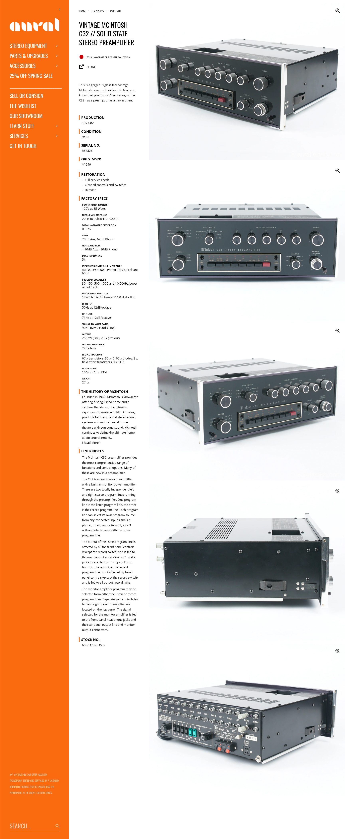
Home (82, 10)
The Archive (97, 10)
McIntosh (115, 10)
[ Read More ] (91, 443)
